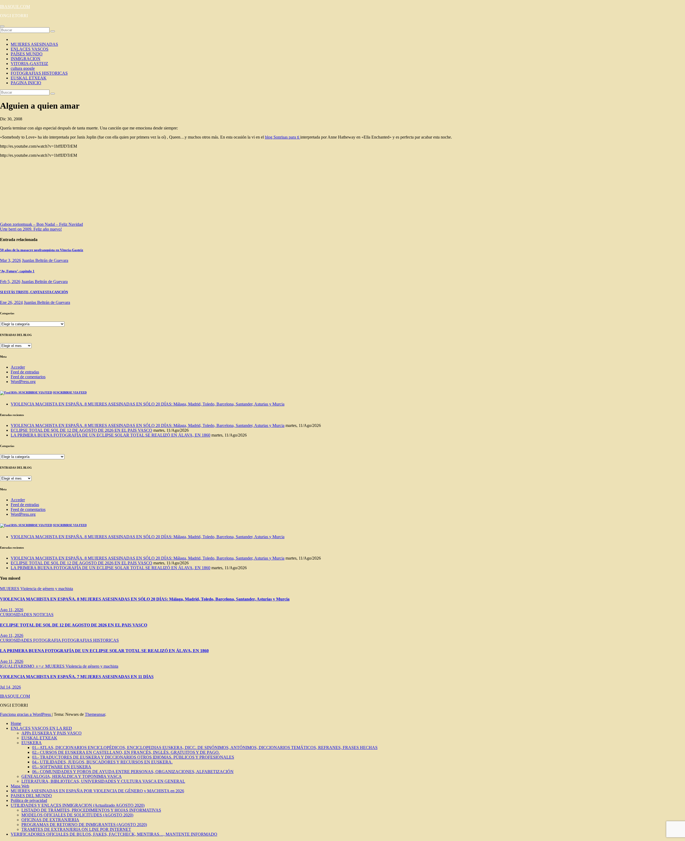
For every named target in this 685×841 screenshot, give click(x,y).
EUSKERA (31, 742)
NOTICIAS (43, 614)
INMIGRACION (25, 58)
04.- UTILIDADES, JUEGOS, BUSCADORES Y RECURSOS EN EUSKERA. (102, 762)
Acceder (18, 367)
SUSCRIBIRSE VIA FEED (70, 392)
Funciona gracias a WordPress (26, 714)
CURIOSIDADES (16, 614)
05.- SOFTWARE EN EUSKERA (61, 766)
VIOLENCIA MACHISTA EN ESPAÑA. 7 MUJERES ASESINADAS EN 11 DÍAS (77, 676)
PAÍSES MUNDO (27, 54)
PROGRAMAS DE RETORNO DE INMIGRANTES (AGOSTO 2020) (84, 824)
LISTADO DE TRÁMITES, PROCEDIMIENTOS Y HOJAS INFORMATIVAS (91, 810)
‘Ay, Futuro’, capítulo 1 (17, 271)
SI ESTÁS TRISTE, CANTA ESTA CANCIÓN (34, 292)
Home (16, 723)
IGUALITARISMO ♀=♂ (22, 666)
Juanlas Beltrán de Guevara (45, 260)
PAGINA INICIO (26, 83)
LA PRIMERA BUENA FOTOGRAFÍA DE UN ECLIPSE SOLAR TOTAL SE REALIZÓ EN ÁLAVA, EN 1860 (110, 435)
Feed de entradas (25, 372)
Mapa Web (20, 786)
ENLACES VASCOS (29, 49)
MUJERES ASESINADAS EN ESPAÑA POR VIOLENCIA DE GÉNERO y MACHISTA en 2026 (97, 791)
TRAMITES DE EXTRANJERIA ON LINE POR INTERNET (76, 829)
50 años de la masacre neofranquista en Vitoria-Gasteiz (41, 250)
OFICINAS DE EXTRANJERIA (50, 819)
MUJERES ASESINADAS (34, 44)
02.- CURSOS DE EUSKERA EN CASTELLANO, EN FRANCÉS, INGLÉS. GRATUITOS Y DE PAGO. (126, 752)
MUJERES (10, 588)
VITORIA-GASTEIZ (29, 63)
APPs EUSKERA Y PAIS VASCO (51, 733)
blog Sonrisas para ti (282, 137)
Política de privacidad (29, 800)
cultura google (23, 68)
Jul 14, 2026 (10, 687)
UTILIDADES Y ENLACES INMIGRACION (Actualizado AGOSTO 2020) (77, 805)
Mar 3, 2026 (10, 260)
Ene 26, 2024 (11, 302)
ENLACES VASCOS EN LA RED (41, 728)
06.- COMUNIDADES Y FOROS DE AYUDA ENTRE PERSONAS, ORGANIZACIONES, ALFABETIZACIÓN (133, 771)
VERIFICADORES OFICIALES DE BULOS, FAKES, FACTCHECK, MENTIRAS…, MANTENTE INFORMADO (114, 834)
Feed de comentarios (28, 376)
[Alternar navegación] (2, 26)
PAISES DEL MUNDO (31, 795)
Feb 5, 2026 (10, 281)
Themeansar (95, 714)
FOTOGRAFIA (47, 640)
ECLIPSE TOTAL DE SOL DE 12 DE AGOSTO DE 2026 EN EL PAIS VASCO (81, 430)
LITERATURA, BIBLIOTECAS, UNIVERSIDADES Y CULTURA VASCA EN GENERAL (103, 781)
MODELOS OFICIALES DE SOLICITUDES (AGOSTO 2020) (77, 815)
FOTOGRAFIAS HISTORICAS (39, 73)
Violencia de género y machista (46, 588)
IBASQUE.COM (15, 6)
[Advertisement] (53, 191)
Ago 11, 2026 (11, 609)
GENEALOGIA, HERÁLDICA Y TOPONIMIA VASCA (71, 776)
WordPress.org (23, 381)
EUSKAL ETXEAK (29, 78)
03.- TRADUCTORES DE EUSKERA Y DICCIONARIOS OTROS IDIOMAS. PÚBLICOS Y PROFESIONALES (133, 757)
